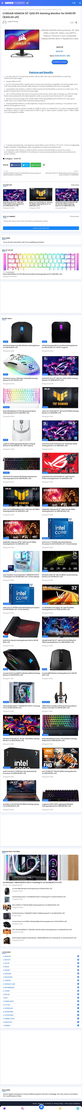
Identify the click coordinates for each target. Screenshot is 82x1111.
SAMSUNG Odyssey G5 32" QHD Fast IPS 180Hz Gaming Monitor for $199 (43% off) (19, 543)
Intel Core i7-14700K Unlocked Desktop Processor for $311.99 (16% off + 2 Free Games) (21, 608)
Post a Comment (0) (41, 228)
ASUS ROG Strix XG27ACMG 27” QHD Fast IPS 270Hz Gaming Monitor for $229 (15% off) (58, 477)
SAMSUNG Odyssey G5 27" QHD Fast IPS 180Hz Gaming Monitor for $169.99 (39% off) (58, 510)
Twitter (26, 165)
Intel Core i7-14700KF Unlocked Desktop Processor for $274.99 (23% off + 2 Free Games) (59, 543)
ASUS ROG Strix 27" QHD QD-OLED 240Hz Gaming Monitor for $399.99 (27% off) (13, 204)
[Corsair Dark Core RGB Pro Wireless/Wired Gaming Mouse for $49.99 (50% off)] (7, 924)
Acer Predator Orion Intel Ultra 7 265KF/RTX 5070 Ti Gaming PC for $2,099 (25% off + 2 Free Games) (21, 576)
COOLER (41, 991)
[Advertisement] (42, 127)
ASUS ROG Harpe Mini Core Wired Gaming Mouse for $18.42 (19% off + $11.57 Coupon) (59, 346)
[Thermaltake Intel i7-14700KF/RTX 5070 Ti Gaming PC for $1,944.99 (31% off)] (7, 899)
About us (41, 1104)
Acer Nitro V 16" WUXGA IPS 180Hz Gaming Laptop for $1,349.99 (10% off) (21, 805)
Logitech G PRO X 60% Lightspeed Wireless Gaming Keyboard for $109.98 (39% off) (57, 805)
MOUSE (41, 967)
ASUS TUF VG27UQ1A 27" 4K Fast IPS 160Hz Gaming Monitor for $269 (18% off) (40, 204)
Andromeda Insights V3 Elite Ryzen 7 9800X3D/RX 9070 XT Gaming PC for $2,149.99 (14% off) (44, 938)
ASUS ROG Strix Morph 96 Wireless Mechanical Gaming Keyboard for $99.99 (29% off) (20, 477)
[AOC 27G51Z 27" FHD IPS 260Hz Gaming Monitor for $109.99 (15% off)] (7, 907)
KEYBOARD (41, 973)
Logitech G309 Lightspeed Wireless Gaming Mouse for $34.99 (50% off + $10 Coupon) (19, 445)
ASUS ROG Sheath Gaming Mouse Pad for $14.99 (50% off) (20, 641)
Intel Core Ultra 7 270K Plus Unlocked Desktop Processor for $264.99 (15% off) (19, 772)
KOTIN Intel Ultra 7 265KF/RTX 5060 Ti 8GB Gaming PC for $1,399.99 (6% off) (38, 913)
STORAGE (41, 980)
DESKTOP (41, 960)
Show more (75, 185)
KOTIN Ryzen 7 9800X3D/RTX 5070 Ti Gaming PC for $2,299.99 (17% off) (32, 882)
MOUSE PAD (41, 1022)
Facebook (16, 165)
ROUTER (41, 994)
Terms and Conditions (72, 1104)
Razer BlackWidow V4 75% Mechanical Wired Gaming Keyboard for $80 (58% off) (32, 274)
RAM (41, 998)
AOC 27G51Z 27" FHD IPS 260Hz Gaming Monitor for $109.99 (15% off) (59, 772)
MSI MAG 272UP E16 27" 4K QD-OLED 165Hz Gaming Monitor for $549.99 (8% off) (21, 739)
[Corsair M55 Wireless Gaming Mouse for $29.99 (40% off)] (7, 891)
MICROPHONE (41, 1012)
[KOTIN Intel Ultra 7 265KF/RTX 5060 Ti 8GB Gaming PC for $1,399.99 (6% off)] (7, 915)
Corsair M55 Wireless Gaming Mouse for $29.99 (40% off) (59, 674)
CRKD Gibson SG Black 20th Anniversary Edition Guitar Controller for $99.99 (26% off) (59, 707)
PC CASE (41, 1005)
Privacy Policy (58, 1104)
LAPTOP (41, 963)
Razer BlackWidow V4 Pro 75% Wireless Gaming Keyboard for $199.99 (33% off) (59, 739)
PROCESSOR (41, 977)
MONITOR (11, 9)
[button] (80, 3)
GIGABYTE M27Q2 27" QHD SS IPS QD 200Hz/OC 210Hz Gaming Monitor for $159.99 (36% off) (59, 641)
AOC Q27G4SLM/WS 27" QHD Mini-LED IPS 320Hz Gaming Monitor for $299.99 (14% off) (42, 930)
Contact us (49, 1104)
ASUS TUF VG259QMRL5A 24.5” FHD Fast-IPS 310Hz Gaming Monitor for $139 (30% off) (21, 510)
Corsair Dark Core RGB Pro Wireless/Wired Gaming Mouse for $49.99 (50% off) (21, 674)
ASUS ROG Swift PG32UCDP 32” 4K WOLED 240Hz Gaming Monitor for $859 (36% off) (66, 204)
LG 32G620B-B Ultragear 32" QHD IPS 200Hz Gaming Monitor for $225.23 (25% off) (58, 608)
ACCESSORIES (41, 1015)
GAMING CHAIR (41, 1018)
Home (4, 9)
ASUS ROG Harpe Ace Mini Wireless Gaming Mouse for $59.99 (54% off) (21, 346)
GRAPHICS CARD (41, 984)
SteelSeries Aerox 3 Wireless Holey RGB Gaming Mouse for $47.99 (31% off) (20, 379)
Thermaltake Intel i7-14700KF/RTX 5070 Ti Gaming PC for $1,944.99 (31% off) (21, 707)
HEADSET (41, 970)
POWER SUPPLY (41, 1001)
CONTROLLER (41, 1008)
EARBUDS (41, 1025)
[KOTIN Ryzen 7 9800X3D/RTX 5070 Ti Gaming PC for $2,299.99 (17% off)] (41, 867)
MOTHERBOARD (41, 987)
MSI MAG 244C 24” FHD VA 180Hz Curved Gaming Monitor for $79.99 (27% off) (59, 576)
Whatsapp (36, 165)
